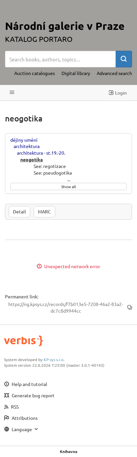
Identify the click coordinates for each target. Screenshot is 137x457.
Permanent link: (21, 296)
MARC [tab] (44, 211)
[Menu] (12, 93)
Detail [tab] (19, 211)
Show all (68, 186)
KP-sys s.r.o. (54, 359)
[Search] (123, 59)
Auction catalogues (34, 73)
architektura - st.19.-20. (41, 153)
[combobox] (60, 59)
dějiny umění (24, 140)
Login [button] (121, 93)
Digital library (76, 73)
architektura (27, 146)
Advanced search (114, 73)
